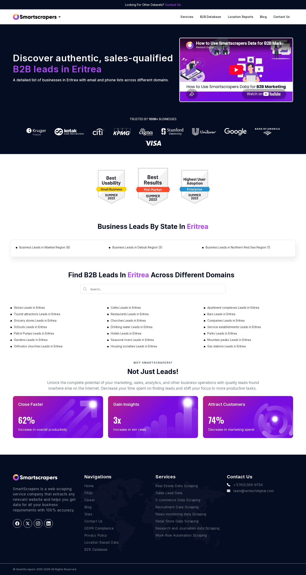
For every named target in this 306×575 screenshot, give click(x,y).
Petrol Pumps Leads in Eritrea (34, 333)
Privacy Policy (95, 535)
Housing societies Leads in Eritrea (134, 346)
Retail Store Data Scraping (176, 521)
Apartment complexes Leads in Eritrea (233, 307)
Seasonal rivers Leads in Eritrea (132, 340)
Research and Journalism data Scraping (187, 528)
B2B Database (210, 17)
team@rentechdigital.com (253, 491)
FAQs (88, 493)
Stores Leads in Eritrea (29, 307)
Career (89, 500)
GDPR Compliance (99, 528)
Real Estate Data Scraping (176, 486)
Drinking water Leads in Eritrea (131, 327)
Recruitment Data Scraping (177, 507)
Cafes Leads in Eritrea (126, 307)
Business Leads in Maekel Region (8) (44, 247)
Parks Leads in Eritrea (222, 333)
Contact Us (173, 4)
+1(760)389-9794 (248, 485)
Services (186, 17)
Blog (263, 17)
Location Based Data (101, 542)
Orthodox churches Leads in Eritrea (38, 346)
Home (89, 486)
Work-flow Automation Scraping (181, 535)
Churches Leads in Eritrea (128, 320)
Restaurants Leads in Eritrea (130, 314)
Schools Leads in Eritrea (30, 327)
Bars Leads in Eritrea (221, 314)
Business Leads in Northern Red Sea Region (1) (238, 247)
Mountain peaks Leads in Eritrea (229, 340)
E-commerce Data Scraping (177, 500)
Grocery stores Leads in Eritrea (35, 320)
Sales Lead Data (168, 493)
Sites (88, 514)
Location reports (240, 17)
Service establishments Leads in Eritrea (234, 327)
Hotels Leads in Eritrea (126, 333)
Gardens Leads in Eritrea (30, 340)
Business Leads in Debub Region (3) (137, 247)
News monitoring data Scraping (180, 514)
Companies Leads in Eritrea (226, 320)
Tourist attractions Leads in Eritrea (37, 314)
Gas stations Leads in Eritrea (226, 346)
